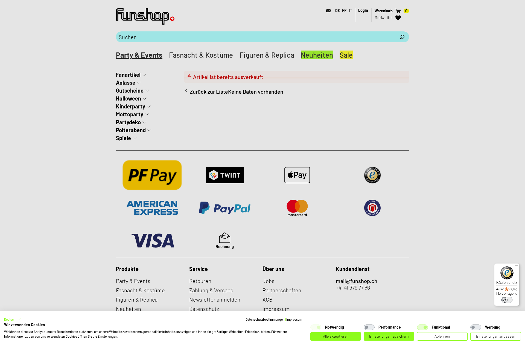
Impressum (294, 319)
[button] (12, 319)
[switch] (506, 300)
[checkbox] (315, 327)
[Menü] (516, 266)
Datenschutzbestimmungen (265, 319)
